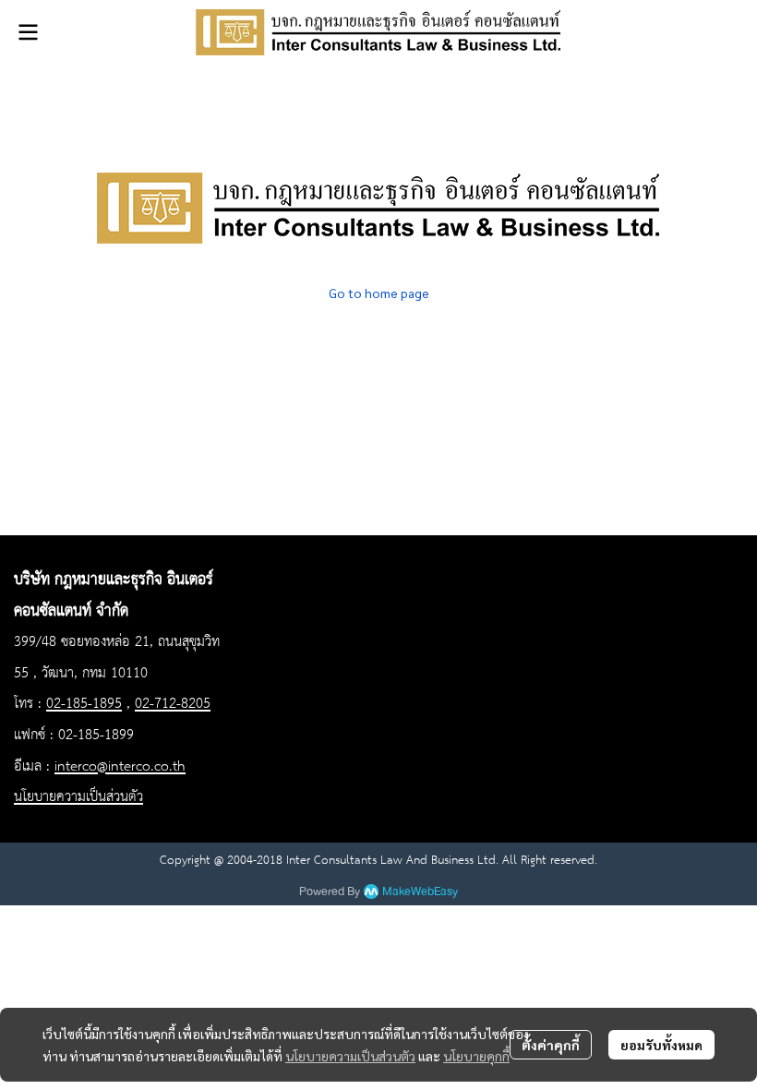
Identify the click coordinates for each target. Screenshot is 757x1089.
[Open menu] (27, 32)
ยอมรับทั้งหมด (661, 1044)
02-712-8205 (172, 704)
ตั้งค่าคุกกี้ (551, 1044)
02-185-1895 (84, 704)
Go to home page (379, 292)
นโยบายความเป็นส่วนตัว (350, 1055)
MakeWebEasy (420, 892)
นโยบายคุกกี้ (476, 1055)
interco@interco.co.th (120, 767)
